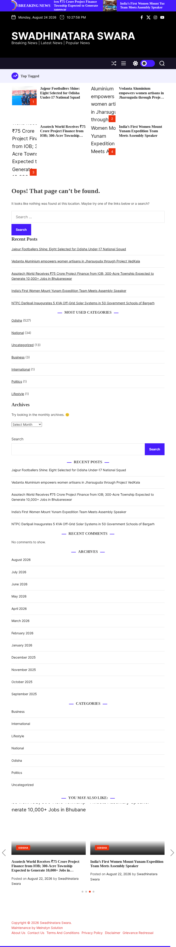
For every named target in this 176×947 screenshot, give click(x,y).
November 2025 (23, 670)
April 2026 (19, 609)
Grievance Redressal (138, 933)
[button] (4, 852)
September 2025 (24, 694)
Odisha (16, 320)
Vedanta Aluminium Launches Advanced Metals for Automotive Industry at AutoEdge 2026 (138, 866)
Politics (16, 381)
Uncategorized (22, 345)
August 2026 (21, 560)
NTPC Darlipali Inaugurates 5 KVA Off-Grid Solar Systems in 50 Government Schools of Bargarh (82, 303)
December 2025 (23, 657)
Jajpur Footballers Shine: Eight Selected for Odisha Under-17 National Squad (60, 92)
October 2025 (22, 682)
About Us (18, 933)
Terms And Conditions (63, 933)
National (17, 333)
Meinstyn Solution (49, 928)
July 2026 (18, 572)
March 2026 (20, 621)
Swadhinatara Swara (73, 36)
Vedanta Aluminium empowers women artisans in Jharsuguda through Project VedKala (75, 261)
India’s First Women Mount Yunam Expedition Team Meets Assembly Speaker (134, 5)
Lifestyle (17, 394)
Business (18, 357)
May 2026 (19, 596)
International (20, 369)
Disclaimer (112, 933)
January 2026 (21, 645)
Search (17, 439)
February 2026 (22, 633)
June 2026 (19, 584)
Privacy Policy (92, 933)
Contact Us (36, 933)
